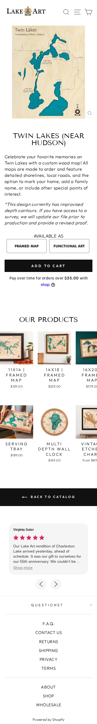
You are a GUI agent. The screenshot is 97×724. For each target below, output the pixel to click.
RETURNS (48, 641)
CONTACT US (48, 632)
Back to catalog (52, 497)
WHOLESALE (48, 704)
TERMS (48, 668)
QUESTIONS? (47, 605)
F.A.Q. (48, 623)
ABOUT (48, 687)
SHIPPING (48, 650)
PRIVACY (48, 659)
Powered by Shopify (48, 719)
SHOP (48, 695)
